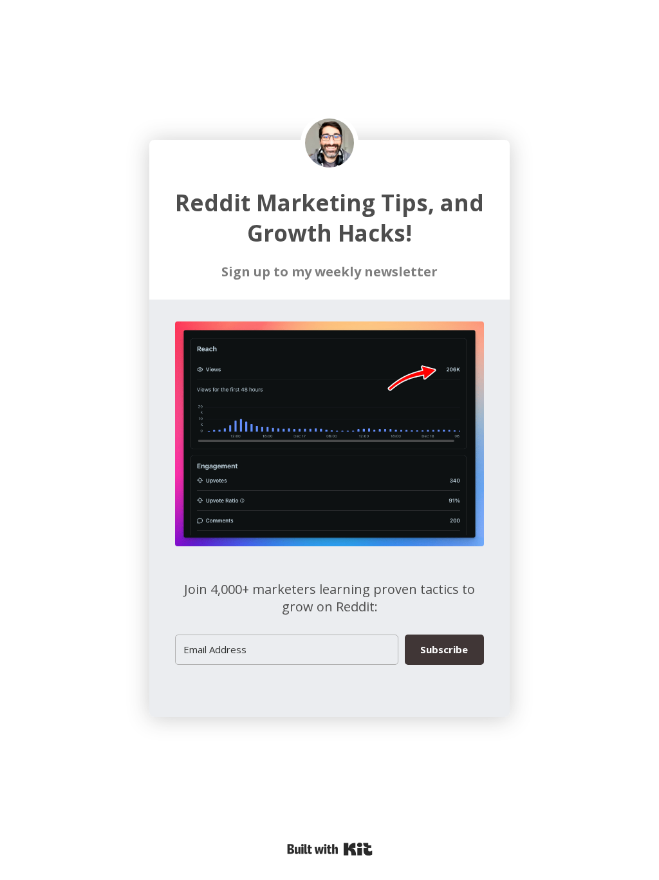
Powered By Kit (330, 849)
